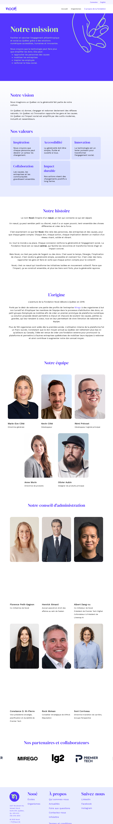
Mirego (77, 307)
